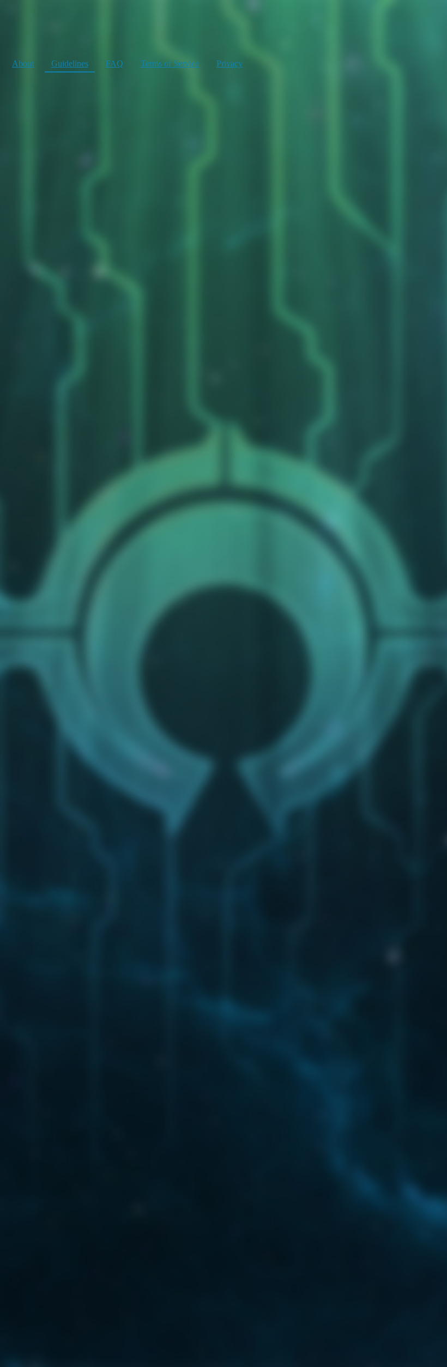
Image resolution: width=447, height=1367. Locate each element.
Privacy (229, 63)
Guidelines (69, 63)
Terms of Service (170, 63)
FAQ (114, 63)
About (23, 63)
